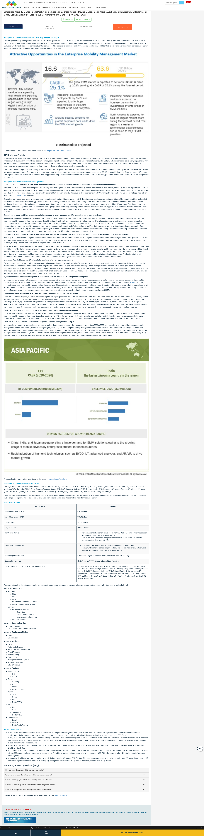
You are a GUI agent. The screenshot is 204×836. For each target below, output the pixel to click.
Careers (72, 2)
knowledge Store (32, 7)
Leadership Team (41, 2)
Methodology (86, 26)
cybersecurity (20, 195)
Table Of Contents (49, 27)
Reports (46, 7)
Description (13, 26)
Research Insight (59, 7)
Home (26, 2)
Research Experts (55, 2)
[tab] (76, 770)
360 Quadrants (101, 7)
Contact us (80, 2)
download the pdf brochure (57, 479)
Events (90, 7)
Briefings (65, 2)
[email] (200, 748)
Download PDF (122, 27)
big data (132, 282)
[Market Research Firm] (11, 4)
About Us (32, 2)
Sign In (189, 2)
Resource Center (77, 7)
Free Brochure (69, 19)
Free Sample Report (84, 19)
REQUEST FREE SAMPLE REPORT (132, 832)
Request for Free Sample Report (59, 151)
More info (76, 828)
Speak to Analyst (61, 795)
